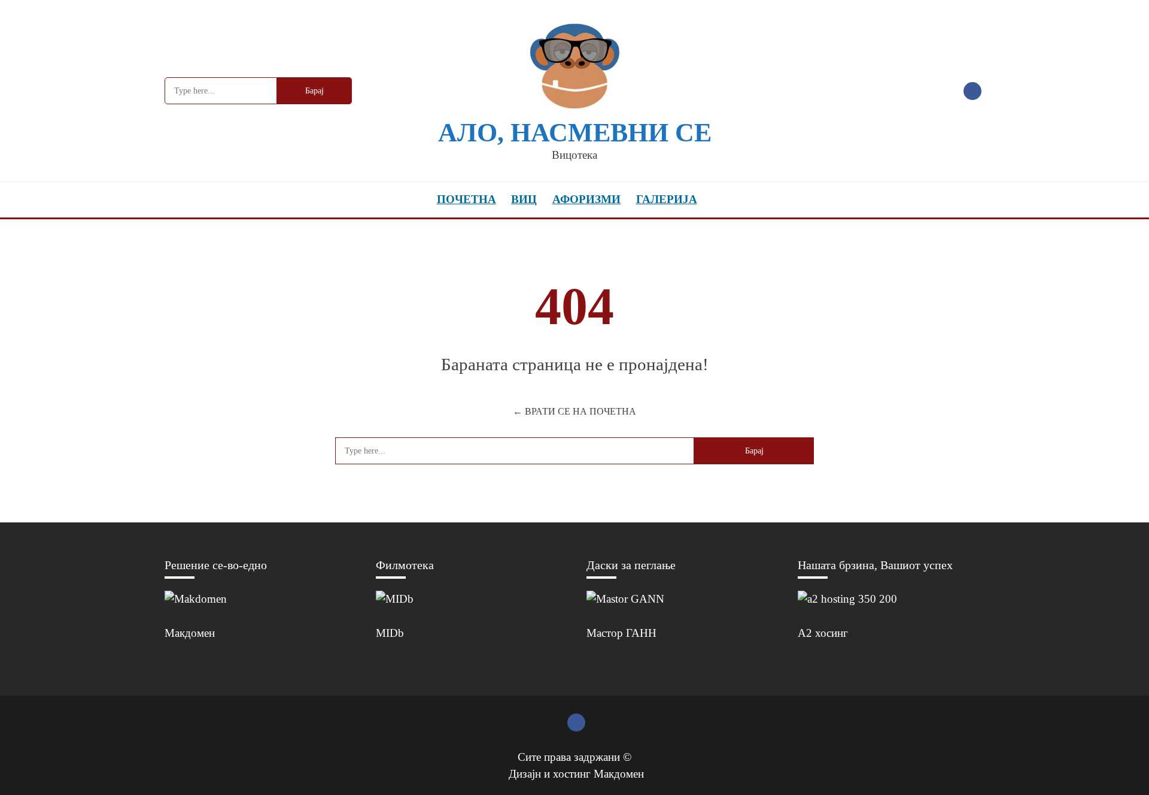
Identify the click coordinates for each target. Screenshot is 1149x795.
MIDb (390, 633)
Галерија (666, 199)
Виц (524, 199)
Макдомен (190, 633)
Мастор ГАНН (621, 633)
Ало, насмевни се (575, 132)
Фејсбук (972, 91)
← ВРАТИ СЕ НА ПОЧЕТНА (574, 411)
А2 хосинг (823, 633)
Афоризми (586, 199)
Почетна (466, 199)
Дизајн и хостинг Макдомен (576, 773)
